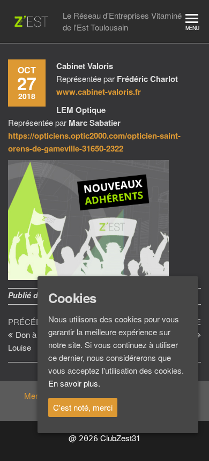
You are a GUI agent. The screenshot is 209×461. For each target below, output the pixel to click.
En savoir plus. (74, 383)
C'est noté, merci (83, 407)
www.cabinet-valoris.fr (98, 91)
